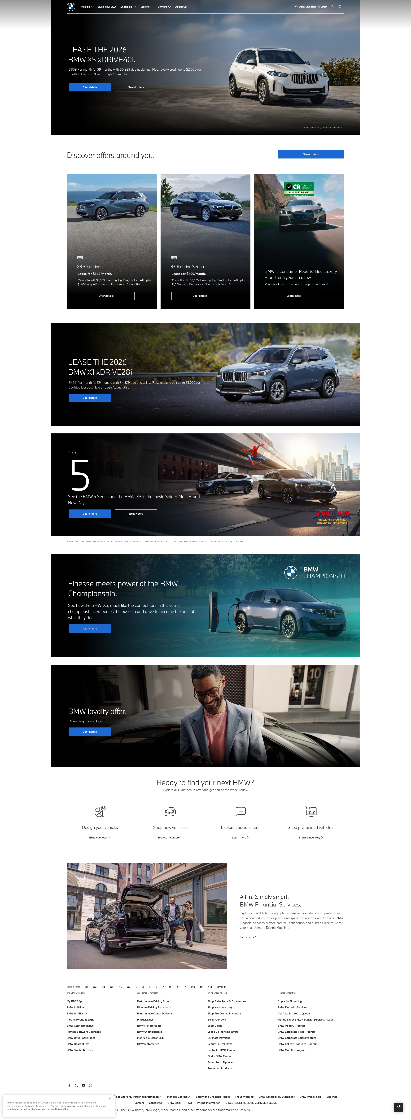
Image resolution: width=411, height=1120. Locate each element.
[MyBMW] (333, 6)
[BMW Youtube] (83, 1085)
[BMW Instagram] (90, 1085)
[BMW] (71, 7)
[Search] (340, 6)
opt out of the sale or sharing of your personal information (38, 1109)
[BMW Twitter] (76, 1085)
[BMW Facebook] (69, 1085)
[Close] (109, 1098)
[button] (398, 1107)
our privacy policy (75, 1106)
